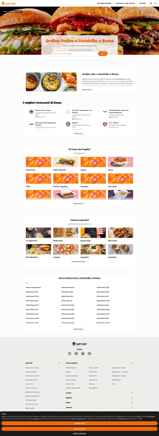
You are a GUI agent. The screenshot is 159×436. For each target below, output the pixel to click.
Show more (78, 134)
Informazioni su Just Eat (32, 368)
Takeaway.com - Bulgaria (119, 376)
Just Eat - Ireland (93, 368)
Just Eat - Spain (70, 384)
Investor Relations (71, 368)
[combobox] (74, 54)
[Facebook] (69, 353)
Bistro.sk (68, 372)
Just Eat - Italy (93, 372)
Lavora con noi (29, 384)
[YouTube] (89, 353)
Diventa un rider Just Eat (126, 3)
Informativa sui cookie (31, 404)
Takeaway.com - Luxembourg (120, 372)
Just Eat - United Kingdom (73, 388)
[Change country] (150, 3)
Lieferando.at (93, 376)
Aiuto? (143, 3)
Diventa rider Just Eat (31, 380)
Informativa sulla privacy (32, 392)
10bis (113, 384)
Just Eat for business (31, 388)
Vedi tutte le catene (78, 262)
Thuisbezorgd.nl (116, 380)
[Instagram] (76, 353)
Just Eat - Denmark (71, 380)
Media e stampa (29, 408)
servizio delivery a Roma (110, 81)
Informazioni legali (30, 400)
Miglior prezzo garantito (32, 396)
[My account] (155, 3)
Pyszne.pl (91, 384)
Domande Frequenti (31, 372)
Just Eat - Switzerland (72, 376)
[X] (83, 353)
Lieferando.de (93, 380)
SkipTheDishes (93, 388)
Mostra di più (86, 90)
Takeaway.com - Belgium (119, 368)
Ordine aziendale (105, 3)
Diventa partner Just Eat (32, 376)
